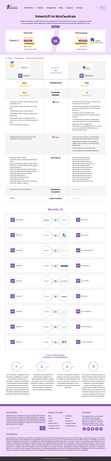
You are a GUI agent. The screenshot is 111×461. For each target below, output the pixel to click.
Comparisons (19, 58)
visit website (28, 40)
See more (55, 26)
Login (103, 8)
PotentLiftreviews (29, 43)
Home (10, 58)
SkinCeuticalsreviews (81, 43)
